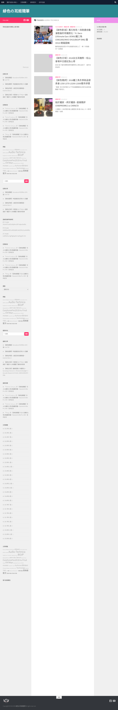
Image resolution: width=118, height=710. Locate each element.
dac (14, 158)
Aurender (9, 155)
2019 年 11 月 (8, 467)
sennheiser (11, 168)
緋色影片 (33, 2)
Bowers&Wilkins (6, 158)
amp (21, 149)
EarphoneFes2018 (11, 160)
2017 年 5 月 (7, 509)
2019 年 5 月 (7, 475)
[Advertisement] (16, 609)
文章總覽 (23, 2)
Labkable (15, 163)
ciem (11, 158)
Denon (18, 158)
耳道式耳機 (14, 173)
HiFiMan (9, 162)
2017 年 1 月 (7, 526)
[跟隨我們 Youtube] (27, 20)
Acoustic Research (6, 149)
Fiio (21, 160)
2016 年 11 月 (8, 534)
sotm (15, 168)
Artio (26, 149)
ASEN (4, 152)
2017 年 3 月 (7, 517)
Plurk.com (25, 67)
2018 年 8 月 (7, 496)
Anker (23, 149)
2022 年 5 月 (7, 428)
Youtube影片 (59, 27)
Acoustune (12, 149)
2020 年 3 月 (7, 454)
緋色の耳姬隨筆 (16, 11)
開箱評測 (72, 27)
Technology (21, 168)
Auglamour (5, 155)
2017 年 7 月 (7, 505)
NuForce (18, 166)
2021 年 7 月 (7, 437)
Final (24, 160)
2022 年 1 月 (7, 433)
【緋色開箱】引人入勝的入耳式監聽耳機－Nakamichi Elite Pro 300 (15, 111)
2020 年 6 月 (7, 441)
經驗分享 (57, 55)
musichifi (10, 166)
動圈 (22, 171)
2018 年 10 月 (8, 488)
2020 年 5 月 (7, 445)
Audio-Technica (17, 152)
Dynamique (23, 158)
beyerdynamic (15, 155)
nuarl (13, 166)
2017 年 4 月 (7, 513)
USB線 (7, 171)
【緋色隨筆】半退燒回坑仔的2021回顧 (16, 84)
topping (26, 168)
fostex (4, 163)
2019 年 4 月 (7, 479)
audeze (6, 152)
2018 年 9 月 (7, 492)
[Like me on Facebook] (24, 20)
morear (5, 166)
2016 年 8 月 (7, 538)
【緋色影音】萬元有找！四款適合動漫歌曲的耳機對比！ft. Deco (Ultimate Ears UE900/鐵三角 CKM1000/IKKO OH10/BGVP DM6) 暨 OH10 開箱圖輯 (73, 36)
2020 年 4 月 (7, 450)
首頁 (2, 2)
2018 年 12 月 (8, 483)
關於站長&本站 (12, 2)
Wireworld (15, 171)
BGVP (21, 155)
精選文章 (66, 27)
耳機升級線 (9, 173)
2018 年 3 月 (7, 500)
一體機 (18, 171)
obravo (24, 165)
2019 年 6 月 (7, 471)
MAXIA (22, 163)
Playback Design (6, 168)
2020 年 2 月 (7, 458)
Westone (11, 171)
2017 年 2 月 (7, 522)
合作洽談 (42, 2)
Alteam (17, 149)
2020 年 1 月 (7, 462)
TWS (4, 171)
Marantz (19, 163)
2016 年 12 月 (8, 530)
